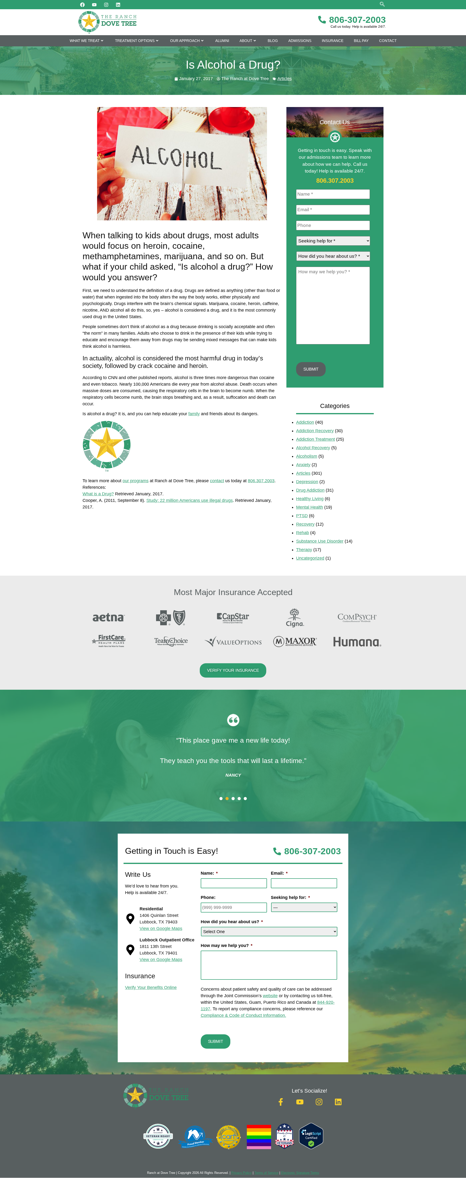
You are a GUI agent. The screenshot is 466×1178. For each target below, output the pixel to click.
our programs (136, 480)
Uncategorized (310, 558)
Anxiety (303, 464)
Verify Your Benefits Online (151, 987)
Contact (388, 41)
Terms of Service (266, 1173)
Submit (310, 369)
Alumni (222, 41)
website (270, 995)
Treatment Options (135, 41)
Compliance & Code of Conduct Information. (243, 1015)
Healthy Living (310, 498)
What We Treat (85, 41)
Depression (307, 481)
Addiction (305, 422)
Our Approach (185, 41)
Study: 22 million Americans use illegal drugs (189, 500)
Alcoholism (306, 456)
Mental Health (309, 507)
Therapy (304, 549)
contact (217, 480)
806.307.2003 (261, 480)
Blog (273, 41)
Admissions (299, 41)
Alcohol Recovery (313, 447)
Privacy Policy (241, 1173)
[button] (221, 798)
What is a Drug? (98, 493)
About (246, 41)
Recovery (305, 524)
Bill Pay (361, 41)
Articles (284, 78)
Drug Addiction (310, 490)
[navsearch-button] (382, 4)
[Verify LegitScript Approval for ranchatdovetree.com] (311, 1147)
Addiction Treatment (315, 439)
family (194, 413)
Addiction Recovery (315, 430)
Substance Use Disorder (319, 541)
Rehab (302, 532)
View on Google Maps (161, 928)
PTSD (302, 515)
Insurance (332, 41)
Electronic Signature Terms (300, 1173)
